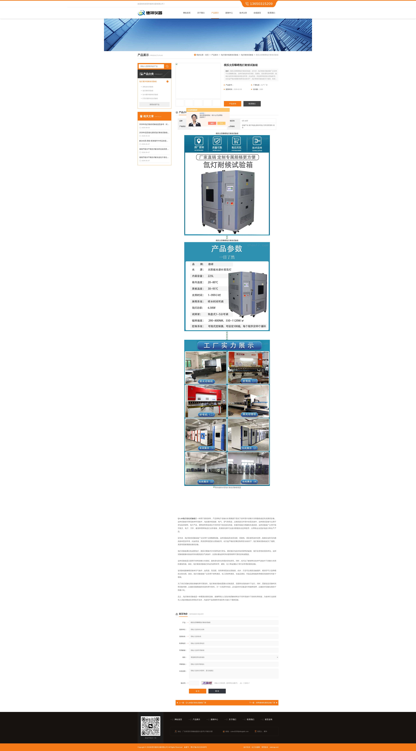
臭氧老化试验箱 (148, 87)
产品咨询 (232, 104)
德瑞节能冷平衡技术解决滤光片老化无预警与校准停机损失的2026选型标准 (154, 157)
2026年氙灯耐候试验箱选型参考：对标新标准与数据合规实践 (154, 124)
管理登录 (265, 747)
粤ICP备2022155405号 (199, 747)
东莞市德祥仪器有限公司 (154, 4)
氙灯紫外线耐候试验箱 (229, 55)
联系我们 (271, 13)
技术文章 (243, 13)
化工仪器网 (256, 747)
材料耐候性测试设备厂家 (265, 703)
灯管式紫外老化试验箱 (150, 98)
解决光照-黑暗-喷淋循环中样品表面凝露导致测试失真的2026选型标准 (154, 141)
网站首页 (187, 13)
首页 (207, 55)
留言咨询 (268, 719)
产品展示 (215, 13)
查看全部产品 (154, 104)
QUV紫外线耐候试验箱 (150, 94)
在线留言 (257, 13)
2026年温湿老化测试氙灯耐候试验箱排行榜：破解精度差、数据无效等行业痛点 (154, 132)
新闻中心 (229, 13)
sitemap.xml (274, 747)
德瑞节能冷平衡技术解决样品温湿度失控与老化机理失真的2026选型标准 (154, 149)
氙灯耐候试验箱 (247, 55)
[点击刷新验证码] (206, 683)
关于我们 (201, 13)
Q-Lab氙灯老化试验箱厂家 (196, 703)
